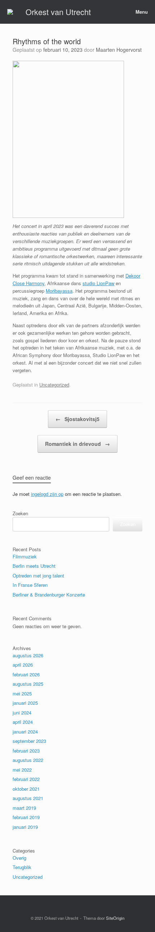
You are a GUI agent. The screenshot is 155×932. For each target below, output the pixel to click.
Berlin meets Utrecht (34, 565)
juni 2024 (22, 712)
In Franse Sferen (30, 584)
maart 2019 (24, 807)
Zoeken (20, 513)
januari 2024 (25, 731)
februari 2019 (26, 817)
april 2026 (23, 664)
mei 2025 (22, 693)
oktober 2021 (26, 788)
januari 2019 (25, 826)
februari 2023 (26, 750)
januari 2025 (25, 702)
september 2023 (29, 740)
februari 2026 (26, 674)
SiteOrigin (115, 918)
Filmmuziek (25, 556)
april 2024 (23, 721)
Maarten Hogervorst (119, 49)
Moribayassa (59, 290)
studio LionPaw (98, 283)
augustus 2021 (28, 798)
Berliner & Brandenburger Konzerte (49, 594)
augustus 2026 (28, 655)
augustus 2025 (28, 683)
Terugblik (22, 867)
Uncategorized (54, 384)
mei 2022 (22, 769)
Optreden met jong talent (38, 575)
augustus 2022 (28, 760)
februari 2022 (26, 779)
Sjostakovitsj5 (77, 418)
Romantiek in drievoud (77, 443)
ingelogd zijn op (47, 493)
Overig (19, 857)
